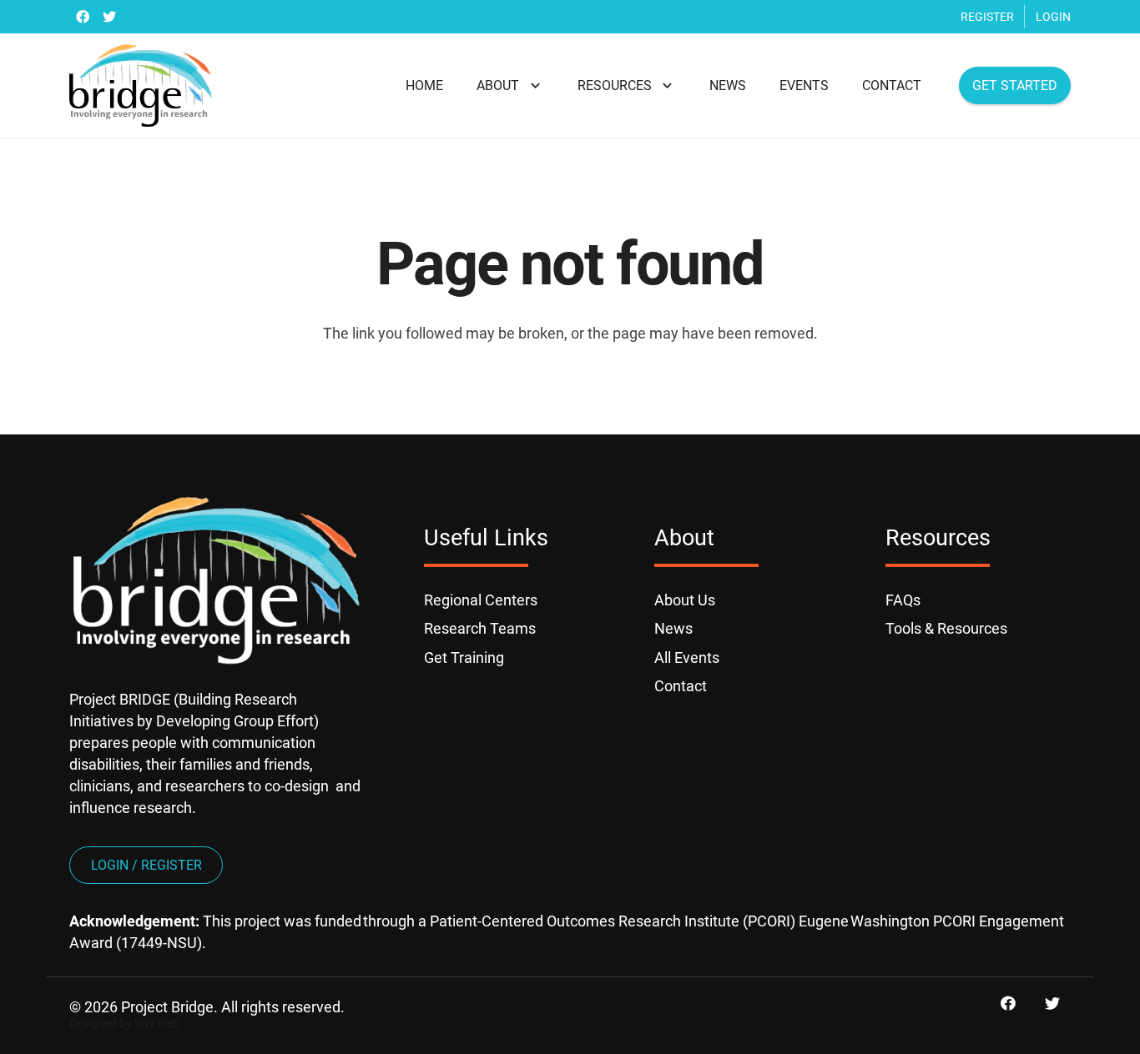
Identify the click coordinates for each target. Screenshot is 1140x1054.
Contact (680, 686)
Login (1053, 16)
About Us (684, 600)
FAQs (903, 600)
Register (987, 16)
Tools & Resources (946, 628)
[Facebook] (82, 16)
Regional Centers (480, 600)
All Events (686, 657)
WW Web (156, 1023)
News (673, 628)
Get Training (464, 657)
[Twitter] (109, 16)
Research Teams (480, 628)
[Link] (140, 86)
